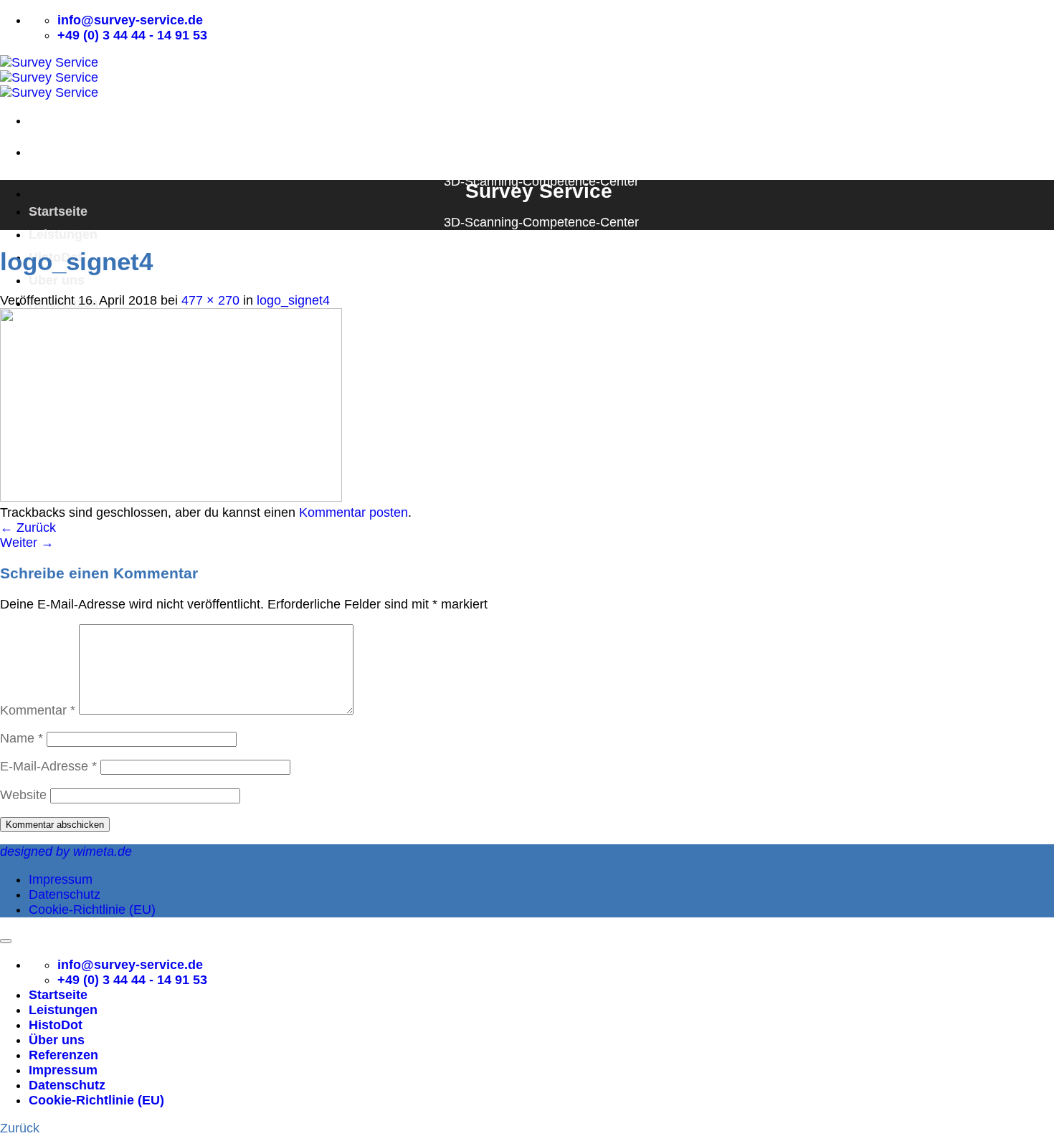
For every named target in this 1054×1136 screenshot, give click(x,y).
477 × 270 (210, 300)
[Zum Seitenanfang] (5, 941)
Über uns (57, 280)
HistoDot (55, 1025)
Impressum (60, 879)
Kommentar (37, 710)
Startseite (58, 211)
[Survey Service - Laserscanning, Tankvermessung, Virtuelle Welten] (49, 77)
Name (21, 738)
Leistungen (63, 234)
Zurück (28, 527)
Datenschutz (64, 894)
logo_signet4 (293, 300)
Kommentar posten (353, 512)
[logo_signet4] (171, 497)
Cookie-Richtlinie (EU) (92, 909)
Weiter (27, 542)
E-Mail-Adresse (48, 766)
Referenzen (63, 1055)
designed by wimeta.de (66, 851)
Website (23, 795)
